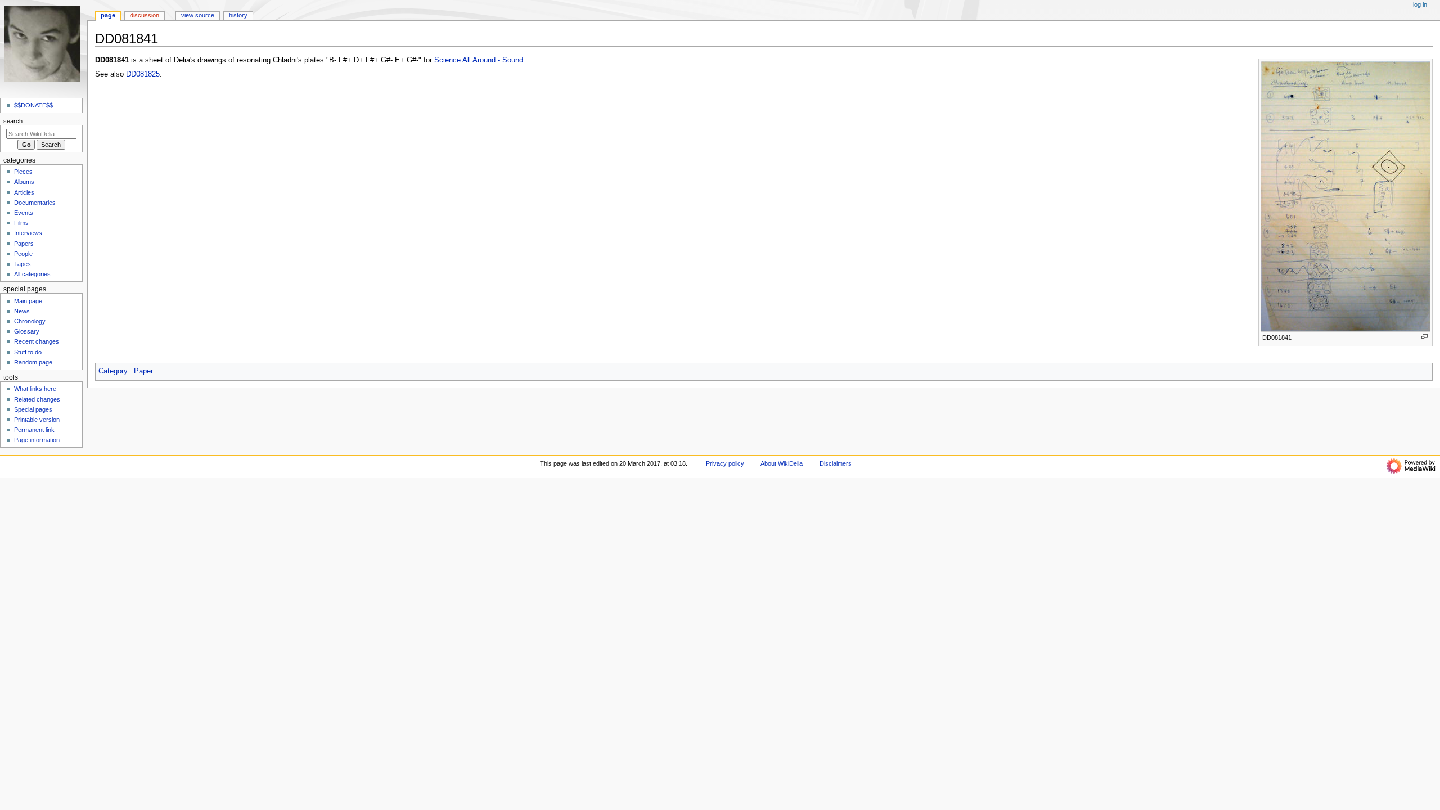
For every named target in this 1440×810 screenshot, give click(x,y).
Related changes (37, 399)
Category (113, 371)
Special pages (33, 409)
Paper (143, 371)
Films (21, 222)
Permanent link (34, 429)
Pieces (23, 171)
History (238, 15)
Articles (24, 192)
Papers (24, 243)
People (23, 253)
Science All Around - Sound (478, 60)
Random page (33, 362)
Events (23, 212)
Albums (24, 181)
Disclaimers (836, 463)
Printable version (37, 419)
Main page (28, 301)
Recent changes (36, 341)
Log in (1420, 4)
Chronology (30, 321)
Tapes (22, 263)
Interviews (28, 233)
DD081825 (143, 74)
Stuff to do (28, 352)
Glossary (26, 331)
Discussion (144, 15)
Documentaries (35, 202)
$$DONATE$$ (33, 105)
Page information (37, 439)
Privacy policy (725, 463)
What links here (35, 388)
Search (12, 121)
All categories (32, 274)
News (22, 311)
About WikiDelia (781, 463)
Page (108, 15)
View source (197, 15)
